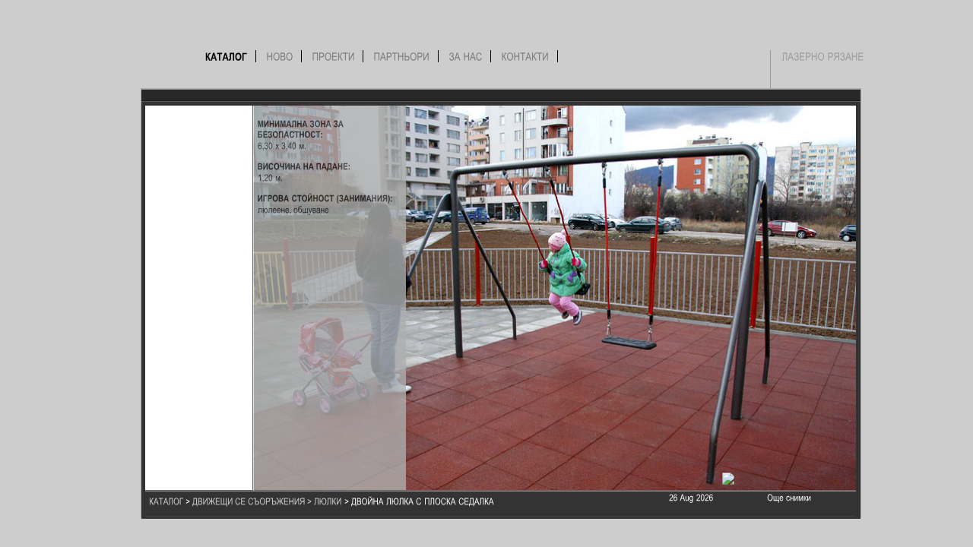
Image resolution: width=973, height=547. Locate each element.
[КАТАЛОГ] (226, 56)
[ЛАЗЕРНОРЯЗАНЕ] (823, 56)
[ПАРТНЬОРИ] (402, 56)
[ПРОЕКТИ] (333, 56)
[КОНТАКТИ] (526, 56)
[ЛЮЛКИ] (328, 500)
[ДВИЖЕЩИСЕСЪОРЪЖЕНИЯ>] (253, 500)
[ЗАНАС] (466, 56)
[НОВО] (280, 56)
